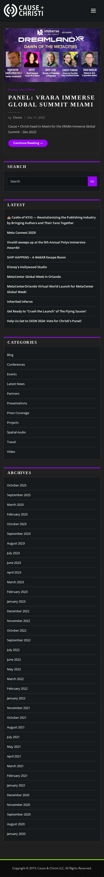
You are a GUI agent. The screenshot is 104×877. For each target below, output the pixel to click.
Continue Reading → (28, 143)
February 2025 (17, 514)
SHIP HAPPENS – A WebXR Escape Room (36, 257)
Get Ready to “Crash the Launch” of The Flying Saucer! (46, 311)
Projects (13, 422)
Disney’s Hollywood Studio (27, 267)
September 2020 (18, 814)
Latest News (27, 89)
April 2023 (14, 572)
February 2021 (17, 775)
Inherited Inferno (20, 301)
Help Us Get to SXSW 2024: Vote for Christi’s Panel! (44, 321)
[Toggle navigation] (93, 11)
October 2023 (16, 524)
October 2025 (16, 485)
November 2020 (18, 804)
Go (92, 181)
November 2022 (18, 621)
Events (12, 89)
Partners (13, 393)
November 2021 (18, 708)
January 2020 (16, 834)
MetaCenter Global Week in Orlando (34, 276)
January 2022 (16, 698)
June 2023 (14, 562)
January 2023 (16, 601)
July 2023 (13, 553)
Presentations (17, 403)
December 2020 (18, 795)
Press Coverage (18, 413)
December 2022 (18, 611)
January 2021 (16, 785)
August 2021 (16, 727)
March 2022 (15, 679)
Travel (11, 442)
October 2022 (16, 630)
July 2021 (13, 737)
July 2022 (13, 650)
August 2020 (16, 824)
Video (11, 451)
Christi (15, 117)
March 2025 (15, 504)
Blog (10, 355)
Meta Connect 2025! (21, 232)
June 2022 (14, 659)
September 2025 (18, 495)
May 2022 (14, 669)
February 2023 (17, 592)
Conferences (16, 364)
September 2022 (18, 640)
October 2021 (16, 717)
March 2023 (15, 582)
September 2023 (18, 533)
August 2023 (16, 543)
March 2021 (15, 766)
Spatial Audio (16, 432)
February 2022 (17, 688)
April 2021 (14, 756)
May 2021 (14, 746)
